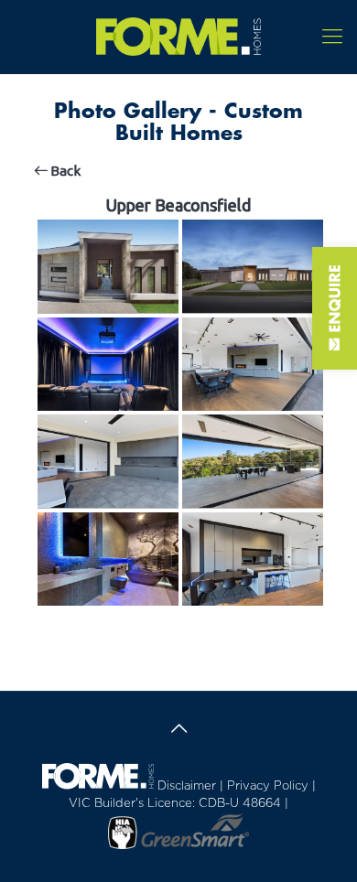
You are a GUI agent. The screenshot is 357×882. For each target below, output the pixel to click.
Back (64, 170)
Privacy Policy (267, 786)
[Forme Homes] (178, 36)
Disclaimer (186, 786)
